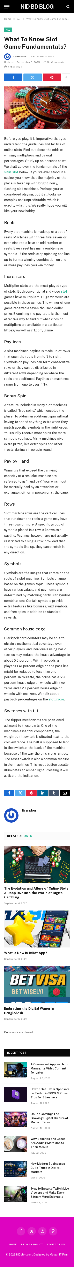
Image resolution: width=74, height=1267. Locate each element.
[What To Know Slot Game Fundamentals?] (37, 107)
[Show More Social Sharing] (66, 77)
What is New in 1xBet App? (25, 953)
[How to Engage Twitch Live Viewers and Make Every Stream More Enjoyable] (15, 1194)
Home (13, 1244)
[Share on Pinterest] (52, 77)
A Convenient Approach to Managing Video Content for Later (49, 1068)
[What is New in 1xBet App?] (37, 929)
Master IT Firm (59, 1254)
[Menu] (6, 6)
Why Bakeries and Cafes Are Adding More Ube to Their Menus (48, 1143)
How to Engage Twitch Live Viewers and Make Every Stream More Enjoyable (50, 1192)
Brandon (21, 56)
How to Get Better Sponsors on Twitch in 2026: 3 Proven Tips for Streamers (50, 1093)
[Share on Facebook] (13, 77)
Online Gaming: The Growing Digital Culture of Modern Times (49, 1118)
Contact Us (56, 1244)
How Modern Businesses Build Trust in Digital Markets (48, 1168)
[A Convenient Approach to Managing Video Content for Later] (15, 1069)
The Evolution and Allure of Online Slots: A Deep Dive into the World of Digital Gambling (36, 892)
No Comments (55, 62)
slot (64, 291)
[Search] (68, 6)
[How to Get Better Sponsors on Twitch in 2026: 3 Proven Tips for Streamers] (15, 1094)
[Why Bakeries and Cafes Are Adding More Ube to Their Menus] (15, 1144)
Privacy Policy (32, 1244)
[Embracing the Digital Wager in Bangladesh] (37, 984)
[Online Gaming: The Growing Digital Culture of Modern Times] (15, 1119)
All (8, 30)
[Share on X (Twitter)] (32, 77)
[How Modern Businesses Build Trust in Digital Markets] (15, 1169)
